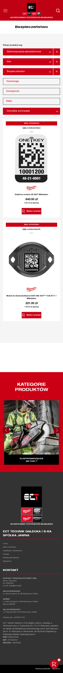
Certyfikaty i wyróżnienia (12, 551)
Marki (9, 101)
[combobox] (28, 51)
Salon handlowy (9, 547)
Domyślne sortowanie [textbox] (18, 111)
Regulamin (7, 561)
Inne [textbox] (9, 62)
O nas (5, 544)
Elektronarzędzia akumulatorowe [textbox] (24, 52)
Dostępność (12, 91)
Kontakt (6, 554)
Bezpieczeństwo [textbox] (16, 71)
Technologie (12, 81)
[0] (54, 664)
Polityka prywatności (11, 558)
